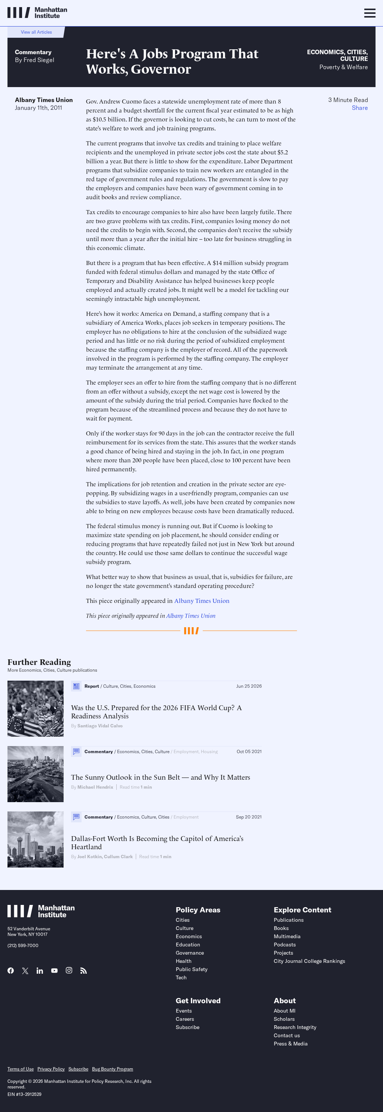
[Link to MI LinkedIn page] (40, 973)
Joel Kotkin (89, 856)
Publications (289, 920)
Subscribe (187, 1027)
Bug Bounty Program (112, 1069)
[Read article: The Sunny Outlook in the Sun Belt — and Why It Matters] (35, 774)
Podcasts (285, 944)
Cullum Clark (118, 856)
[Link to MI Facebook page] (10, 973)
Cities (356, 52)
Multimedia (287, 936)
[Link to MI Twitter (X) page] (25, 971)
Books (281, 928)
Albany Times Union (44, 99)
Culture (354, 58)
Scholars (284, 1019)
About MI (284, 1010)
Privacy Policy (51, 1069)
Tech (181, 977)
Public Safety (192, 969)
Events (184, 1010)
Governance (190, 952)
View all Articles (36, 32)
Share (360, 107)
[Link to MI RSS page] (83, 973)
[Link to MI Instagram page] (69, 973)
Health (184, 961)
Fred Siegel (39, 60)
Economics (325, 52)
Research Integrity (295, 1027)
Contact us (287, 1035)
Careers (185, 1019)
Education (188, 944)
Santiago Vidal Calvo (100, 726)
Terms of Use (20, 1069)
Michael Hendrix (95, 787)
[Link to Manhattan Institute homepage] (41, 915)
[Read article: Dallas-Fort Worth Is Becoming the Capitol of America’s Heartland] (35, 839)
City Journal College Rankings (309, 961)
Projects (283, 952)
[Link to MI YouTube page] (54, 971)
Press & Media (291, 1043)
